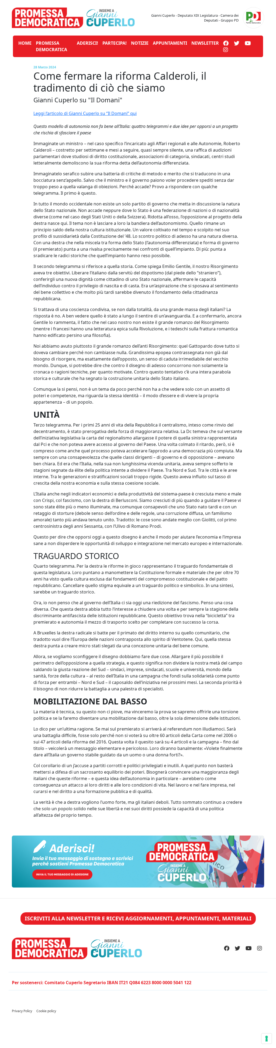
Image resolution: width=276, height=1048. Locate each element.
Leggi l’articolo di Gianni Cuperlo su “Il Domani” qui (85, 113)
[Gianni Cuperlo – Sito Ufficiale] (73, 17)
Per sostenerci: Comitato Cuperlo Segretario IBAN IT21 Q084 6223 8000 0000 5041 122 (101, 983)
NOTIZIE (140, 43)
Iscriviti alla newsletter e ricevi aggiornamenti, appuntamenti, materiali (138, 918)
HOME (25, 43)
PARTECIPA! (114, 43)
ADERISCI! (87, 43)
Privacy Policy (22, 1011)
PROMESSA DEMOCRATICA (51, 46)
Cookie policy (46, 1011)
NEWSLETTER (205, 43)
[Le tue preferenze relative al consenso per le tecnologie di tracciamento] (266, 1038)
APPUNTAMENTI (170, 43)
